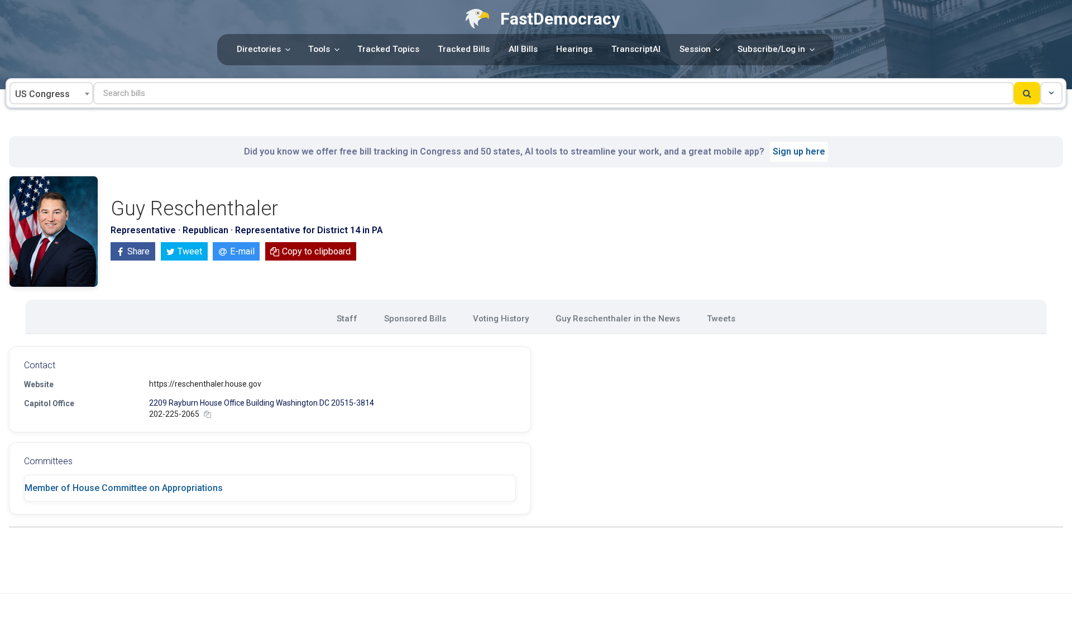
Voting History (501, 319)
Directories (259, 49)
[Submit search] (1027, 93)
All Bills (523, 49)
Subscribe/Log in (771, 49)
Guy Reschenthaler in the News (618, 319)
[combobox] (51, 93)
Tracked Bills (464, 49)
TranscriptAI (636, 49)
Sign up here (799, 151)
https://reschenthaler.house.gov (205, 383)
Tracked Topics (388, 49)
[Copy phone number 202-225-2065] (207, 414)
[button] (1051, 93)
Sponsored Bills (415, 319)
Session (695, 49)
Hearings (574, 49)
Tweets (721, 319)
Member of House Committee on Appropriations (124, 488)
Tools (319, 49)
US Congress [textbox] (42, 94)
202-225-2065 (174, 414)
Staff (347, 319)
